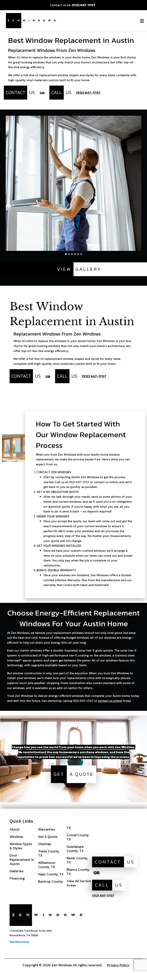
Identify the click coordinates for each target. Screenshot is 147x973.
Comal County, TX (78, 837)
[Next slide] (138, 183)
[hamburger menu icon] (142, 20)
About (15, 829)
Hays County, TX (51, 874)
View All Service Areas (79, 883)
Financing (17, 878)
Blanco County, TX (78, 871)
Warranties (46, 829)
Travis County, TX (49, 853)
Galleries (17, 871)
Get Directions (19, 942)
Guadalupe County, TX (75, 848)
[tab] (66, 254)
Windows (16, 836)
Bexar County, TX (77, 860)
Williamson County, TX (46, 864)
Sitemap (44, 843)
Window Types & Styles (21, 846)
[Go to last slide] (9, 183)
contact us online (110, 700)
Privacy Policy (118, 965)
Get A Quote (47, 836)
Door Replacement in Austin (22, 859)
